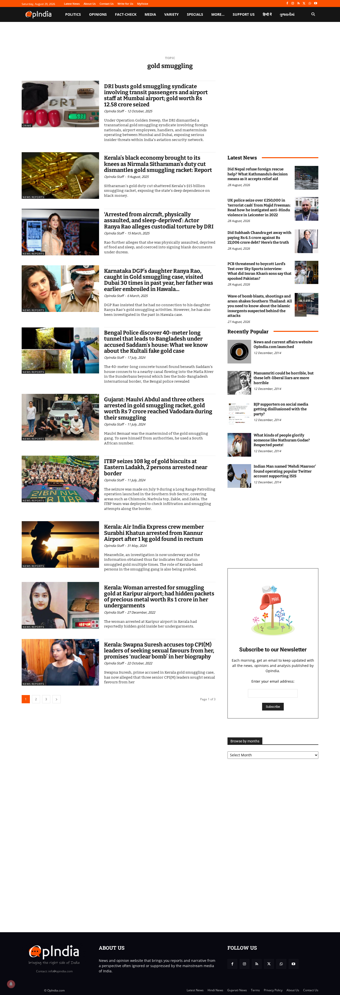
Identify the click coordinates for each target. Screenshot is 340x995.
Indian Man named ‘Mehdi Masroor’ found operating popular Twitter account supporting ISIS (285, 471)
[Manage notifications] (11, 984)
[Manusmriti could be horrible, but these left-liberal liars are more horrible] (239, 383)
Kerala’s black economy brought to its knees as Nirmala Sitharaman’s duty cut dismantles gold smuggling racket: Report (158, 163)
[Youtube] (315, 3)
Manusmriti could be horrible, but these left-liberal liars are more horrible (284, 378)
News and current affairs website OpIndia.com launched (283, 344)
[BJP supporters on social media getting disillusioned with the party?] (239, 414)
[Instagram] (293, 3)
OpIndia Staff (114, 111)
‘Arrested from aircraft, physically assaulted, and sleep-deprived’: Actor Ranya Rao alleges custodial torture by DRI (159, 220)
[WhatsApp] (310, 3)
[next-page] (56, 699)
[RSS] (298, 3)
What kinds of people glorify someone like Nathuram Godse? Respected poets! (282, 440)
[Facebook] (287, 3)
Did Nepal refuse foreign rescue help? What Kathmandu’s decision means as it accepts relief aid (257, 174)
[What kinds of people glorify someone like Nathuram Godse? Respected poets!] (239, 445)
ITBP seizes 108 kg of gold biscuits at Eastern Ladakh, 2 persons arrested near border (155, 467)
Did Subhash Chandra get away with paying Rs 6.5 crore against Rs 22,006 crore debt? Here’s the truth (259, 237)
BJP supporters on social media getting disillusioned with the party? (281, 409)
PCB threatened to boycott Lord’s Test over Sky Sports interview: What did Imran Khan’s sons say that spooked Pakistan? (259, 271)
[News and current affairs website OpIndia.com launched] (239, 351)
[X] (304, 3)
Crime (27, 125)
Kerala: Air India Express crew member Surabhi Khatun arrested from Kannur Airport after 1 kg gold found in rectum (154, 532)
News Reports (33, 197)
